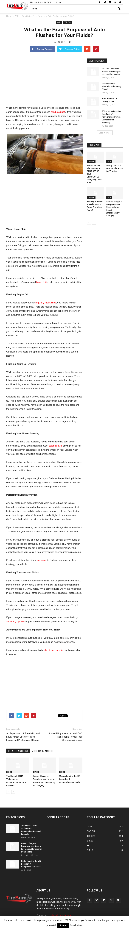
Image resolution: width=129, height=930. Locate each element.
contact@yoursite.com (60, 914)
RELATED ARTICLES (18, 751)
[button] (119, 9)
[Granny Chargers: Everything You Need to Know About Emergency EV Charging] (44, 765)
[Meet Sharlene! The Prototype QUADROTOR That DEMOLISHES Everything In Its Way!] (95, 157)
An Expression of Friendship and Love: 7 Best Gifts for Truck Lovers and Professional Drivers (23, 736)
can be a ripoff (58, 112)
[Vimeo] (110, 2)
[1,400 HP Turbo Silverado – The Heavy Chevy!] (93, 86)
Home (9, 16)
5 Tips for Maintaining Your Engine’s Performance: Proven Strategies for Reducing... (111, 117)
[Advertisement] (44, 80)
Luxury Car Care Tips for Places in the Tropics (114, 168)
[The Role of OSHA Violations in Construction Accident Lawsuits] (17, 765)
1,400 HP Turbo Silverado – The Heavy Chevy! (111, 86)
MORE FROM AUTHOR (42, 751)
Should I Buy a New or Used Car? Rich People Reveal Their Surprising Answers (65, 736)
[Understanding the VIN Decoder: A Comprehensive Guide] (70, 765)
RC (88, 845)
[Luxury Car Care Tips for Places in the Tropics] (114, 157)
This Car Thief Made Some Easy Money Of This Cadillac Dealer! (111, 71)
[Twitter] (104, 2)
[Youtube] (120, 2)
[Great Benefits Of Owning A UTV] (93, 101)
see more (42, 560)
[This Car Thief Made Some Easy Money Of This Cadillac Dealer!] (93, 71)
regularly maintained (45, 302)
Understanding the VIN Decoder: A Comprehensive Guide (69, 779)
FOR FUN (67, 22)
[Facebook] (99, 2)
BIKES (90, 840)
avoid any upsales (15, 621)
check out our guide (54, 650)
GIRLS (90, 850)
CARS (59, 22)
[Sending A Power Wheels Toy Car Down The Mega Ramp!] (95, 193)
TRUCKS (91, 835)
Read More (76, 925)
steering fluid (55, 445)
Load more (104, 132)
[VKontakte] (115, 2)
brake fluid (41, 282)
